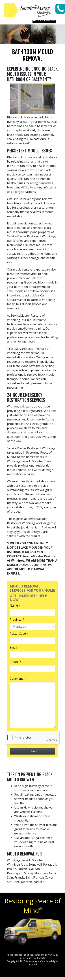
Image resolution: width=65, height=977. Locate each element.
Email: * (15, 648)
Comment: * (18, 679)
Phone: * (15, 662)
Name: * (15, 605)
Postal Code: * (19, 634)
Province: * (17, 620)
